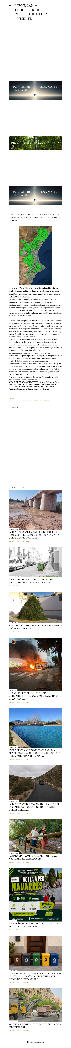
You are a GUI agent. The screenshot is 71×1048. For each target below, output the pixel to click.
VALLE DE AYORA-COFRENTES (40, 401)
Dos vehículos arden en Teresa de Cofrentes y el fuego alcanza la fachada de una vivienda (35, 696)
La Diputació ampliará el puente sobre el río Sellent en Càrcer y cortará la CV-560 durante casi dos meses (34, 535)
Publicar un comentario (22, 541)
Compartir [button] (12, 398)
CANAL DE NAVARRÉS (20, 401)
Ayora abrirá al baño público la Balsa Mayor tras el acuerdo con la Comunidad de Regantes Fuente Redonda (34, 753)
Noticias (29, 401)
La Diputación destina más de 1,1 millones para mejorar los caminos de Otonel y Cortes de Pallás (34, 807)
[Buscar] (61, 5)
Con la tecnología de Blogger (37, 1042)
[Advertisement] (35, 35)
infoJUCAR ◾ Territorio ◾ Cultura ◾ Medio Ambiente (30, 12)
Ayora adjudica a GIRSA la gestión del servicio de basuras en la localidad (31, 581)
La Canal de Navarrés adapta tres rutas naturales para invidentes (33, 857)
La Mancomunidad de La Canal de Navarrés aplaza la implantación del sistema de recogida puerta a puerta (35, 976)
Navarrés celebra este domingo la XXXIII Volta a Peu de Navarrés (33, 925)
